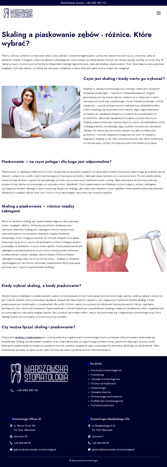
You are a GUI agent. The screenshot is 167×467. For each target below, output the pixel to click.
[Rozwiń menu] (161, 13)
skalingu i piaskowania (28, 337)
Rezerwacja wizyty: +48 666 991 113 (83, 2)
